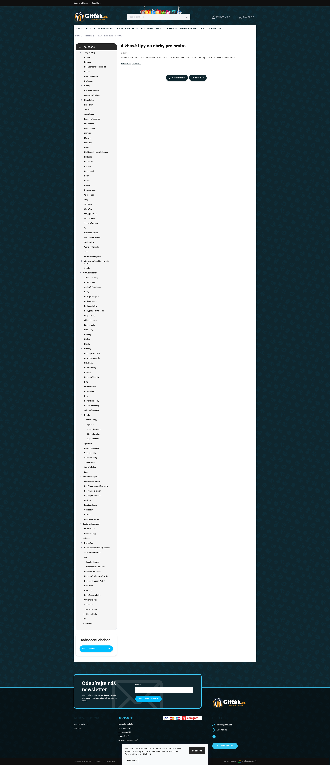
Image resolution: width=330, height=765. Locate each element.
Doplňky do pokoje (91, 519)
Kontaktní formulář (225, 746)
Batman (87, 62)
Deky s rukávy (89, 315)
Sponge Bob (89, 195)
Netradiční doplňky (90, 477)
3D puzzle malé (93, 439)
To (85, 228)
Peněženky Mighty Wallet (94, 581)
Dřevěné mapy (90, 533)
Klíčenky (87, 372)
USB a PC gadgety (91, 448)
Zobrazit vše (88, 624)
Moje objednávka (125, 728)
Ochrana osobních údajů (128, 740)
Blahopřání (88, 543)
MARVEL (87, 133)
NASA (86, 147)
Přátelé (87, 185)
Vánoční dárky (90, 453)
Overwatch (88, 162)
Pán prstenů (89, 171)
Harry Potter (89, 100)
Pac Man (87, 166)
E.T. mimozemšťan (91, 91)
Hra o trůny (88, 105)
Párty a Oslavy (90, 368)
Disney (87, 86)
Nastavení (132, 760)
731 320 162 (222, 730)
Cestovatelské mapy (91, 524)
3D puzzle (90, 425)
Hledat (187, 17)
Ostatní (87, 268)
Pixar (86, 176)
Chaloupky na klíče (92, 353)
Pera (86, 396)
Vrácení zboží (123, 736)
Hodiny (87, 339)
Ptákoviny (88, 590)
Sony (86, 199)
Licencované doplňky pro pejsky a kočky (97, 262)
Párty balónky (90, 391)
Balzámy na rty (90, 282)
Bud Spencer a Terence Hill (95, 67)
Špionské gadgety (91, 410)
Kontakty (95, 3)
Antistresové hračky (92, 552)
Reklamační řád (124, 732)
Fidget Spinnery (90, 320)
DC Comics (88, 81)
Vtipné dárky (89, 462)
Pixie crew (88, 586)
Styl (85, 557)
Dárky (86, 292)
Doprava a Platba (81, 3)
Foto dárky (88, 330)
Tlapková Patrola (91, 223)
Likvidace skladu (90, 614)
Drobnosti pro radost (92, 571)
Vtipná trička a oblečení (95, 567)
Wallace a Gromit (91, 233)
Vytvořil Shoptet (230, 761)
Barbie (87, 57)
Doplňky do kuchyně (92, 496)
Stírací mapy (89, 529)
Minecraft (88, 143)
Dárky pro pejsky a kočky (94, 311)
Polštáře (87, 500)
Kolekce (86, 538)
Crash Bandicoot (91, 76)
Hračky (87, 344)
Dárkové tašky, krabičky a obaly (97, 548)
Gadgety (87, 334)
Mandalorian (89, 129)
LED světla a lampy (92, 481)
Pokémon (88, 181)
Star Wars (88, 209)
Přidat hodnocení (89, 649)
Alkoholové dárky (91, 278)
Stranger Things (90, 214)
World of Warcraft (91, 247)
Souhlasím (197, 751)
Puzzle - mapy (91, 420)
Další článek (196, 78)
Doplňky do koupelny (92, 491)
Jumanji (87, 109)
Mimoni (87, 138)
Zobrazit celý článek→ (131, 63)
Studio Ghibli (89, 219)
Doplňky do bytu (92, 562)
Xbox (86, 252)
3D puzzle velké (93, 434)
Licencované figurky (92, 256)
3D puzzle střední (94, 429)
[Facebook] (214, 736)
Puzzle (87, 415)
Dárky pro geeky (90, 301)
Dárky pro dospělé (91, 296)
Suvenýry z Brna (90, 600)
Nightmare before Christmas (96, 152)
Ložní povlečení (90, 505)
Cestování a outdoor (92, 287)
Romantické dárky (91, 401)
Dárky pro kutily (90, 306)
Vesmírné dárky (90, 458)
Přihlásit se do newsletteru (148, 699)
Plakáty (87, 515)
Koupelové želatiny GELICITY (96, 576)
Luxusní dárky (90, 387)
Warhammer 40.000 (92, 237)
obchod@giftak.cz (224, 725)
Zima (86, 472)
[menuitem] (83, 28)
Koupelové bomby (91, 377)
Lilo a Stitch (89, 124)
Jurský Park (89, 114)
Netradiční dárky (90, 273)
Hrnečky (87, 349)
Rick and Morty (90, 190)
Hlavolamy (88, 363)
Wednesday (89, 242)
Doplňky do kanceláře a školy (96, 486)
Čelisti (87, 72)
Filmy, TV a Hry (89, 53)
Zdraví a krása (90, 467)
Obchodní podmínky (126, 724)
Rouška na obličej (91, 406)
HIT (84, 619)
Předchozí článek (178, 78)
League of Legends (92, 119)
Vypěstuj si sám (90, 609)
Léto (86, 382)
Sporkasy (88, 443)
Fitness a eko (89, 325)
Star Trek (88, 204)
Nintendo (88, 157)
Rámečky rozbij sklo (92, 595)
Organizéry (88, 510)
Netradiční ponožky (92, 358)
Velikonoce (88, 605)
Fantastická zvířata (92, 95)
